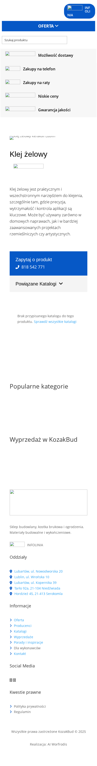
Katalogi (20, 631)
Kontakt (20, 653)
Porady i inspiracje (28, 642)
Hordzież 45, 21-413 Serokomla (38, 593)
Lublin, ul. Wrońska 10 (31, 577)
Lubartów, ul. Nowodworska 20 (38, 571)
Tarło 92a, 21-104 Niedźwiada (36, 588)
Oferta (19, 620)
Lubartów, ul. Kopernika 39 (35, 582)
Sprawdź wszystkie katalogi (55, 321)
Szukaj (78, 40)
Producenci (23, 625)
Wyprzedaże (23, 637)
